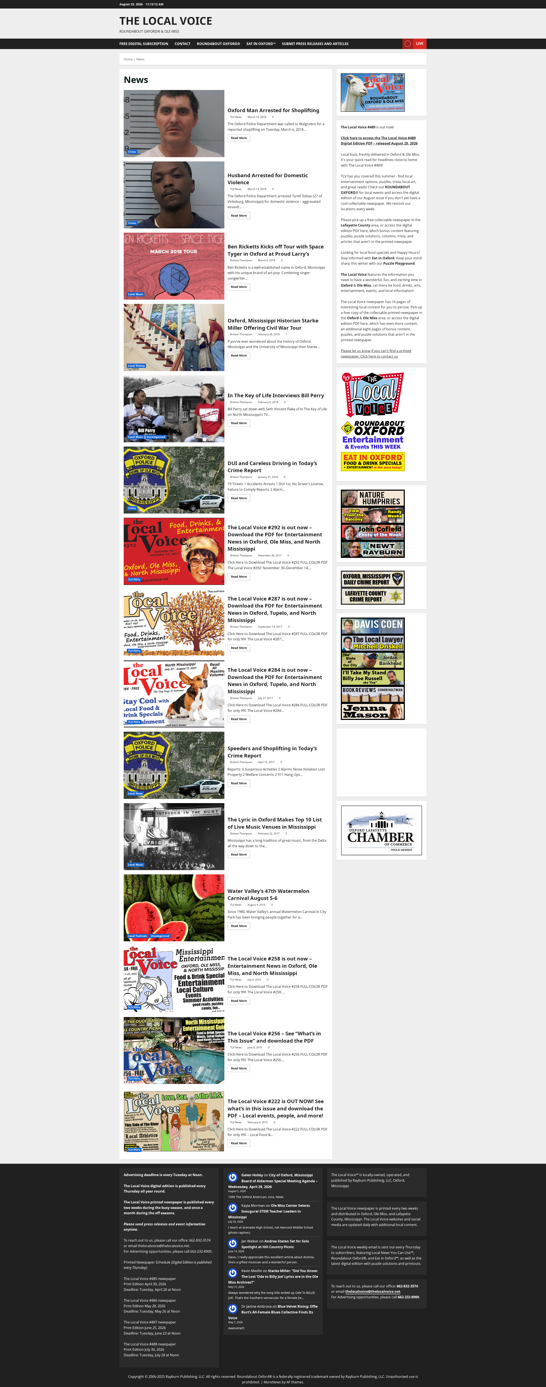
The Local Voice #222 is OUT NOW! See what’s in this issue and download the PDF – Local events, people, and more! (174, 1121)
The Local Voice (165, 20)
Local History (136, 365)
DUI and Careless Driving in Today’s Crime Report (174, 480)
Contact (182, 43)
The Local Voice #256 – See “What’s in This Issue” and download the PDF (174, 1050)
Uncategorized (156, 437)
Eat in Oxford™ (261, 43)
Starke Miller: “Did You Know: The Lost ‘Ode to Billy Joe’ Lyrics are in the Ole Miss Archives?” (273, 1276)
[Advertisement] (381, 762)
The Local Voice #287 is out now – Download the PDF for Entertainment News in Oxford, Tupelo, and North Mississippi (174, 622)
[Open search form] (398, 44)
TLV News (236, 117)
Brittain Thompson (241, 260)
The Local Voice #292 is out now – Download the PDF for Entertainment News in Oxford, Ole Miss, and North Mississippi (174, 551)
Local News (135, 793)
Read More (240, 137)
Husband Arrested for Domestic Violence (174, 194)
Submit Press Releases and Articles (315, 43)
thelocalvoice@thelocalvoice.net (372, 1291)
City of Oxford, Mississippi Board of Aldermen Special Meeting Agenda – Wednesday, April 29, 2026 (273, 1181)
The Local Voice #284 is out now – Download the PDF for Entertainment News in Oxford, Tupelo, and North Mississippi (174, 693)
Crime (132, 152)
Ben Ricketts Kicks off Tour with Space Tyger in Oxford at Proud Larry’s (174, 266)
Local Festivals (137, 936)
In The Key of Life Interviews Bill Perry (174, 408)
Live (419, 43)
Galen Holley (252, 1175)
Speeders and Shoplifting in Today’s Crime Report (174, 765)
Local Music (135, 294)
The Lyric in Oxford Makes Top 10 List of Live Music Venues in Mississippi (174, 836)
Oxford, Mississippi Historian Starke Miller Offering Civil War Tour (174, 337)
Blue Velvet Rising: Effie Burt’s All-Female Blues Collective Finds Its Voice (273, 1312)
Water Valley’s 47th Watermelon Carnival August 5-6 (174, 907)
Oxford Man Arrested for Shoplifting (174, 123)
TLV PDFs (134, 579)
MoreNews (272, 1382)
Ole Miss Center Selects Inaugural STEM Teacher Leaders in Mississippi (269, 1211)
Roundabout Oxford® (218, 43)
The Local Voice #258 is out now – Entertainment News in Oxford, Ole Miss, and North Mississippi (174, 979)
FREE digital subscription (143, 43)
